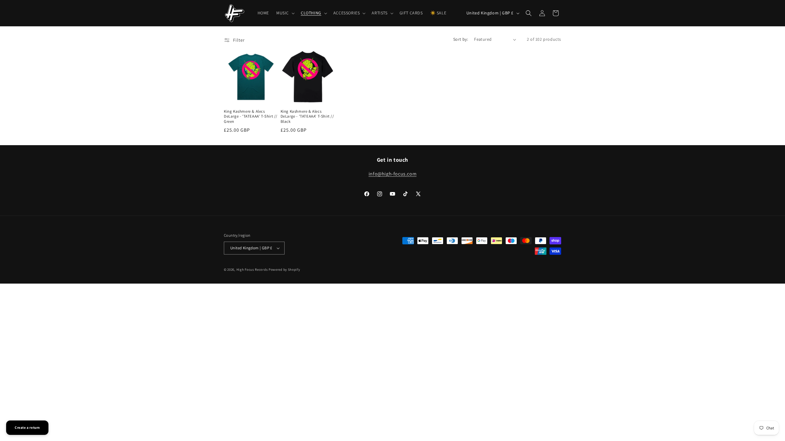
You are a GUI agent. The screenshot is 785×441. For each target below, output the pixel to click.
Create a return (27, 427)
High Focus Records (252, 269)
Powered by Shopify (284, 269)
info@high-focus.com (392, 174)
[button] (285, 12)
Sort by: (460, 39)
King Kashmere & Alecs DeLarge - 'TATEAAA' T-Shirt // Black (307, 116)
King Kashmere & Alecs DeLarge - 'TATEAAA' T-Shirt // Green (251, 116)
